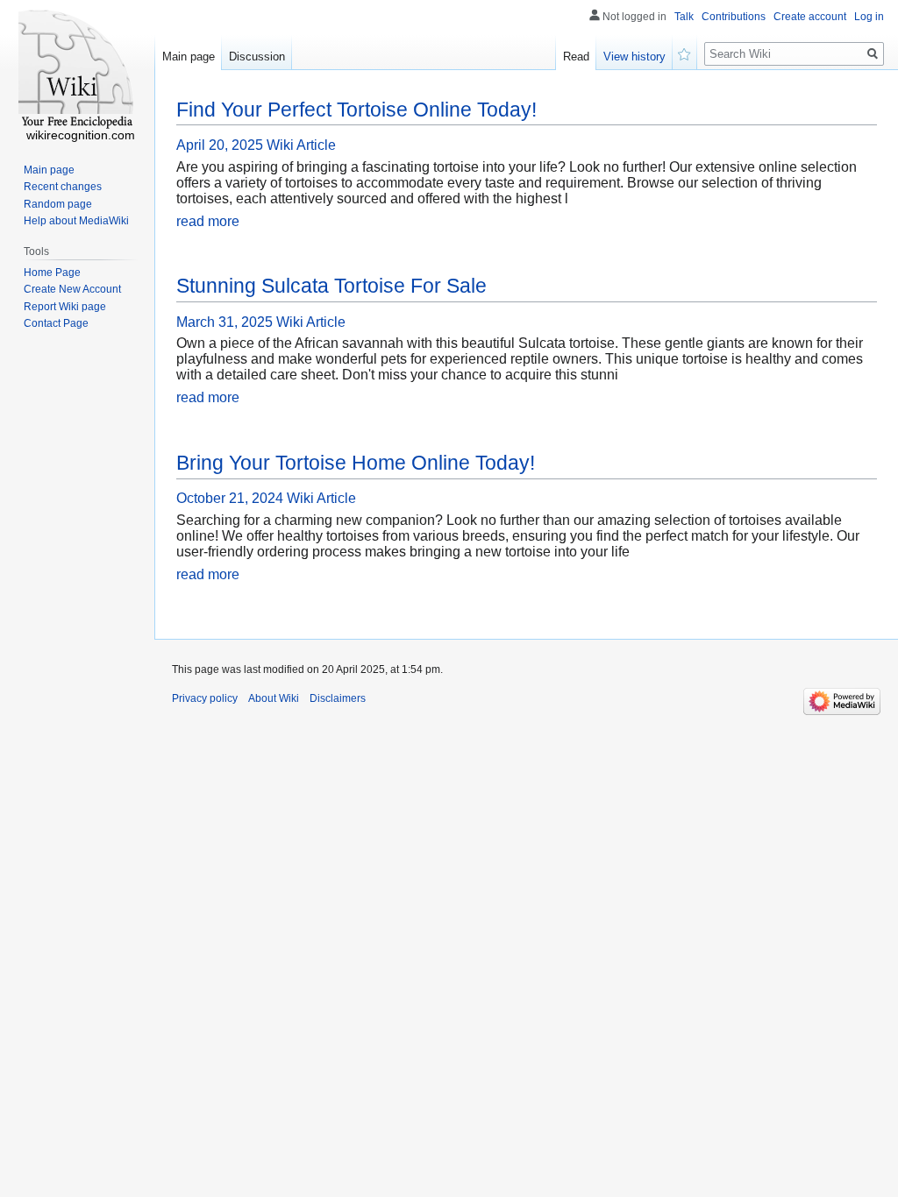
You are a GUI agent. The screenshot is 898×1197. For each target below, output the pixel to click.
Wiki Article (301, 145)
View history (634, 56)
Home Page (52, 272)
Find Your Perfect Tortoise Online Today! (356, 109)
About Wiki (273, 698)
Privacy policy (205, 698)
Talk (684, 17)
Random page (58, 204)
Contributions (734, 17)
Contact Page (56, 323)
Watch (685, 52)
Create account (809, 17)
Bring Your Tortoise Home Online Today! (355, 462)
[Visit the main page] (77, 70)
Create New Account (72, 289)
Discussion (257, 56)
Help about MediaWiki (76, 221)
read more (207, 221)
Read (576, 56)
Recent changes (63, 187)
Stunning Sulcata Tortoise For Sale (331, 285)
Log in (869, 17)
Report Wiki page (65, 307)
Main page (188, 56)
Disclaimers (338, 698)
